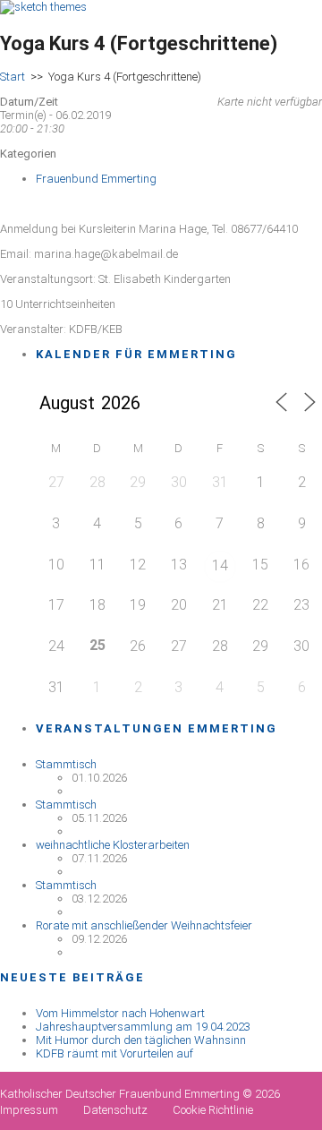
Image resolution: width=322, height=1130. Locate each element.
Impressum (29, 1110)
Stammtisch (66, 764)
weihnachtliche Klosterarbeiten (113, 845)
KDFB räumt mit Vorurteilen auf (114, 1053)
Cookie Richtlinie (213, 1110)
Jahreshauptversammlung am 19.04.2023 (143, 1026)
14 (220, 565)
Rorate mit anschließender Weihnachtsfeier (144, 925)
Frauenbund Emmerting (96, 178)
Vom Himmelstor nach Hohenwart (120, 1013)
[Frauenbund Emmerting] (43, 6)
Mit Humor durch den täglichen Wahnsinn (141, 1040)
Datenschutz (115, 1110)
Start (12, 76)
